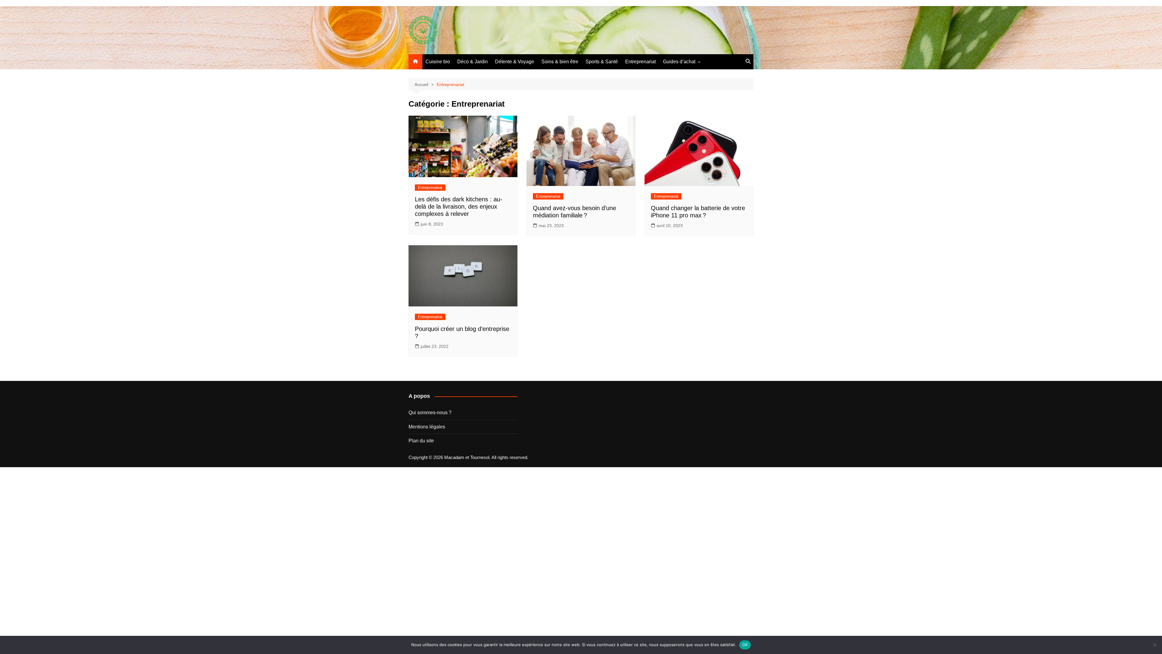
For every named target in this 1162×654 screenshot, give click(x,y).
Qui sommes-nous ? (430, 412)
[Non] (1154, 645)
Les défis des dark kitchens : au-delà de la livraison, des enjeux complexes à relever (458, 206)
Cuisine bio (437, 61)
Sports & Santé (602, 61)
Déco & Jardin (472, 61)
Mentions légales (427, 426)
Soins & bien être (559, 61)
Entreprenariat (640, 61)
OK (745, 644)
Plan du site (421, 440)
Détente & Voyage (514, 61)
